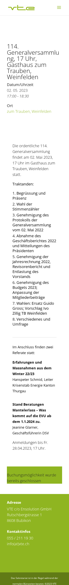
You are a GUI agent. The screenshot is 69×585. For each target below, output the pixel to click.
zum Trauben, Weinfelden (29, 111)
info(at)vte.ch (18, 543)
